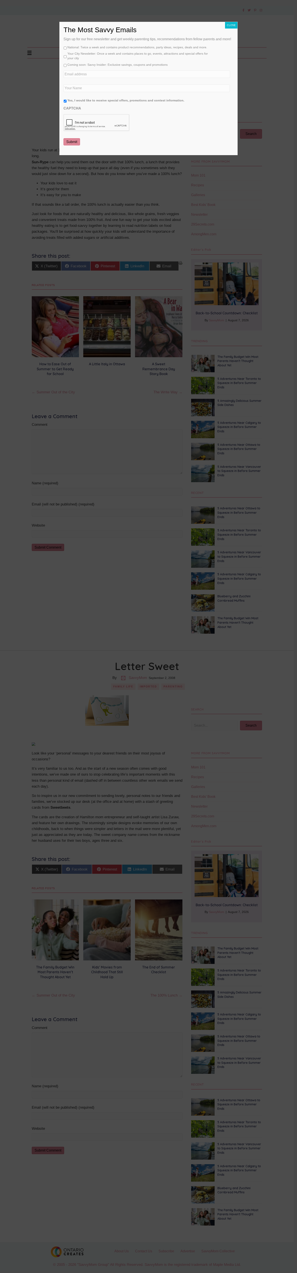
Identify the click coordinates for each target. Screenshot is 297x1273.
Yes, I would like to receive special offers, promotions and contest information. (125, 100)
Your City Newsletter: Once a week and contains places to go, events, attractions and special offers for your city (137, 56)
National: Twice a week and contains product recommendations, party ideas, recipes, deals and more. (137, 47)
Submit (71, 142)
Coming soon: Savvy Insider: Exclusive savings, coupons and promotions (117, 64)
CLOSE (231, 25)
